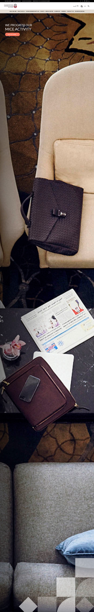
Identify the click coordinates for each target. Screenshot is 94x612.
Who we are (13, 11)
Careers (63, 11)
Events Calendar (17, 1)
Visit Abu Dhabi (8, 1)
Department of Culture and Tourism (41, 1)
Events (42, 11)
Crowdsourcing (79, 11)
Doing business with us (32, 11)
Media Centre (49, 11)
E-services (57, 11)
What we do (21, 11)
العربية (74, 6)
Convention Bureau (27, 1)
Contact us (70, 11)
